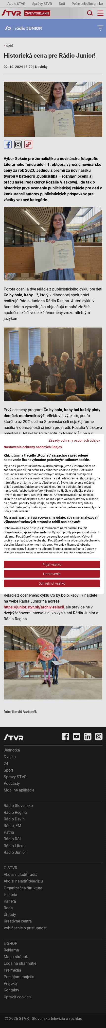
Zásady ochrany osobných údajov (74, 440)
